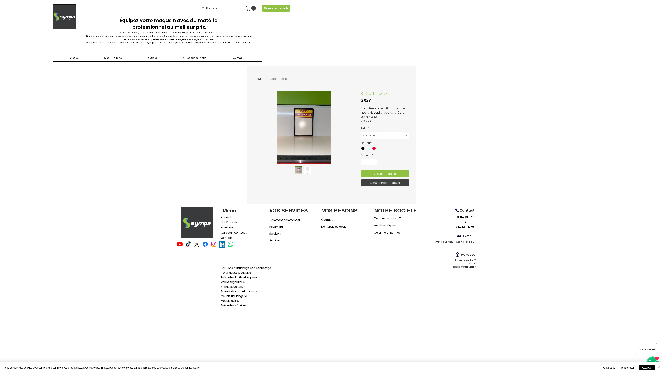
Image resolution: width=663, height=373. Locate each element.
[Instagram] (213, 244)
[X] (196, 244)
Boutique (227, 227)
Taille (365, 128)
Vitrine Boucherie (232, 287)
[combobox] (385, 135)
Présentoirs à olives (233, 305)
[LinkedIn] (222, 244)
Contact (226, 238)
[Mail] (459, 236)
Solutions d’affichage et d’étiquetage (239, 268)
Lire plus (366, 120)
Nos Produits (229, 222)
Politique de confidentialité (185, 367)
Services (275, 240)
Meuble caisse (230, 301)
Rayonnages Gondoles (236, 273)
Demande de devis (333, 227)
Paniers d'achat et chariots (239, 291)
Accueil (259, 79)
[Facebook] (205, 244)
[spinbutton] (369, 162)
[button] (251, 8)
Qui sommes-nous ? (230, 233)
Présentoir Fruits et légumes (239, 277)
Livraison (275, 234)
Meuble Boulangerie (234, 296)
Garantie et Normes (386, 233)
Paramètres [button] (608, 367)
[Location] (457, 254)
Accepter (647, 367)
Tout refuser (627, 367)
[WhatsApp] (230, 244)
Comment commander (281, 220)
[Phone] (457, 210)
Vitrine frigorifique (233, 282)
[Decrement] (363, 162)
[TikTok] (188, 244)
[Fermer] (659, 367)
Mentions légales (385, 225)
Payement (276, 227)
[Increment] (374, 162)
